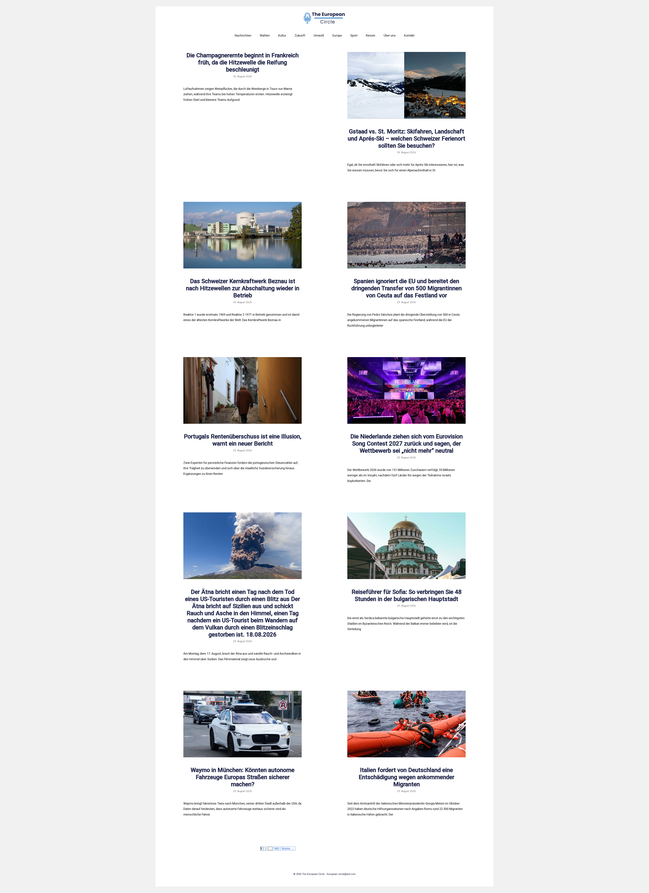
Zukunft (300, 35)
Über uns (390, 35)
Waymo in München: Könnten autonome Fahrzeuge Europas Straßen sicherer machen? (242, 777)
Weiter (288, 848)
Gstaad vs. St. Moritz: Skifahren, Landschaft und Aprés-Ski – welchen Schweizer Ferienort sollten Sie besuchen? (406, 138)
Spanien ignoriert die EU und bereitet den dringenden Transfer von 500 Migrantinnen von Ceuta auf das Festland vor (406, 288)
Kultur (282, 35)
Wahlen (265, 35)
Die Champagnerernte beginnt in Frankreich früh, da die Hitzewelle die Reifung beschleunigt (242, 62)
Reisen (370, 35)
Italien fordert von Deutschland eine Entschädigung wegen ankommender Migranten (406, 777)
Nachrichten (243, 35)
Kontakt (409, 35)
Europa (337, 35)
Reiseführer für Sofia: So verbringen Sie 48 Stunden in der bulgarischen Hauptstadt (407, 596)
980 (277, 848)
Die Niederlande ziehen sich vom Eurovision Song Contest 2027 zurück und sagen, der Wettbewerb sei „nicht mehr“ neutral (406, 443)
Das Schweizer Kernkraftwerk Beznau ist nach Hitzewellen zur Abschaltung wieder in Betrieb (242, 288)
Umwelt (319, 35)
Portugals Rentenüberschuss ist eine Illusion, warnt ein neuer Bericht (242, 440)
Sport (353, 35)
